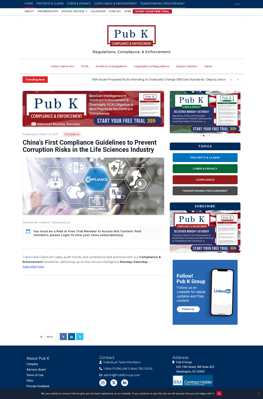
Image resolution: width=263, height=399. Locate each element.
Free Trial (75, 231)
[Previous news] (231, 79)
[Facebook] (63, 336)
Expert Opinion (186, 66)
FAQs (29, 380)
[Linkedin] (71, 336)
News (208, 66)
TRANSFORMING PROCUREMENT (205, 190)
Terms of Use (34, 375)
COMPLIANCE (205, 179)
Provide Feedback (37, 386)
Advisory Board (36, 369)
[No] (258, 393)
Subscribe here (33, 266)
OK (219, 393)
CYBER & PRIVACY (205, 168)
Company (32, 364)
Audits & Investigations (111, 66)
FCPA (85, 66)
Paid (59, 231)
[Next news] (237, 79)
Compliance (71, 134)
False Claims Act (62, 66)
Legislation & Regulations (151, 66)
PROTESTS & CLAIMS (205, 157)
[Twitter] (79, 336)
